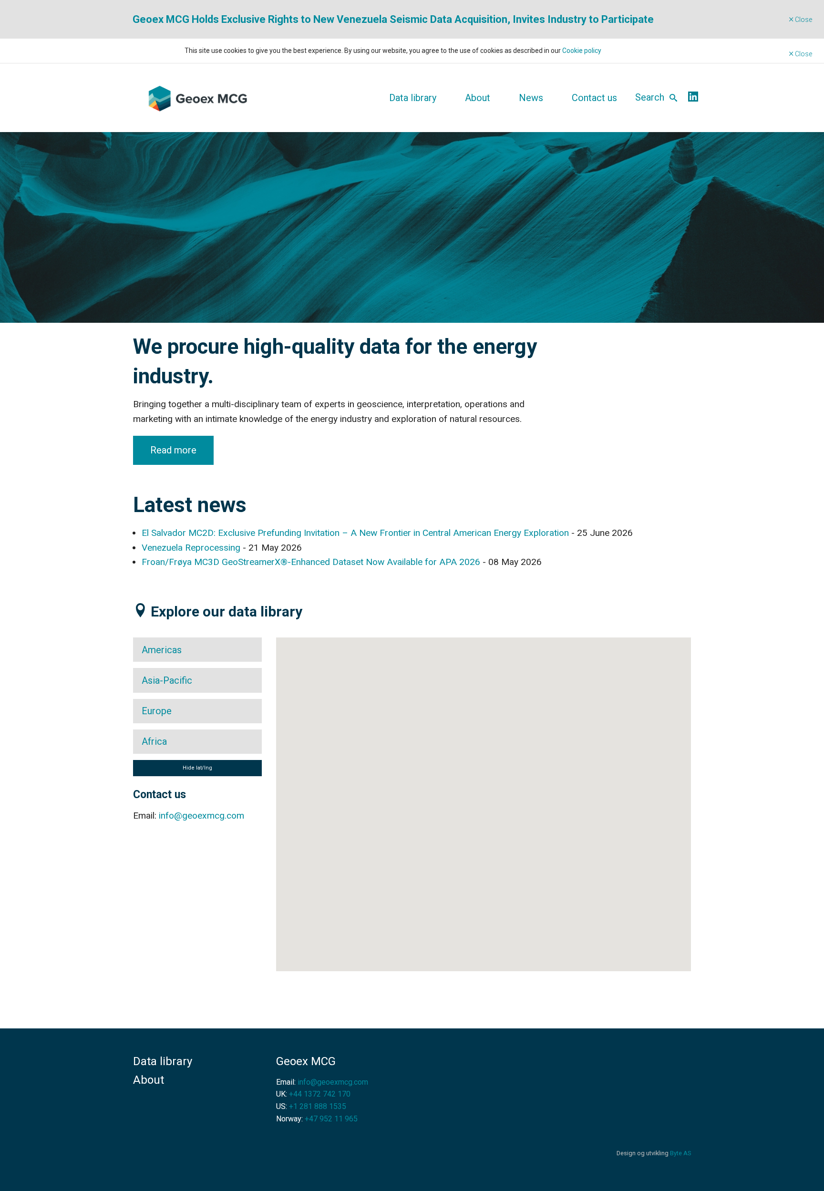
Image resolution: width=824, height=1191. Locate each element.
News (531, 97)
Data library (412, 97)
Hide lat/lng (197, 768)
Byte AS (680, 1153)
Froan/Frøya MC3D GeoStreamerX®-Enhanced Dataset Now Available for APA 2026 (311, 561)
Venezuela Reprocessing (191, 547)
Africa (154, 741)
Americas (162, 650)
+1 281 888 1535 (317, 1106)
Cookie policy (581, 50)
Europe (157, 711)
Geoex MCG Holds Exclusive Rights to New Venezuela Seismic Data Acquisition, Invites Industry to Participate (393, 19)
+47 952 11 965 (331, 1118)
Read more (173, 450)
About (477, 97)
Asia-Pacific (167, 680)
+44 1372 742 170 (319, 1094)
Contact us (594, 97)
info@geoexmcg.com (201, 815)
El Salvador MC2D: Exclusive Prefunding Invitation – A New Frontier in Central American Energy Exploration (355, 532)
